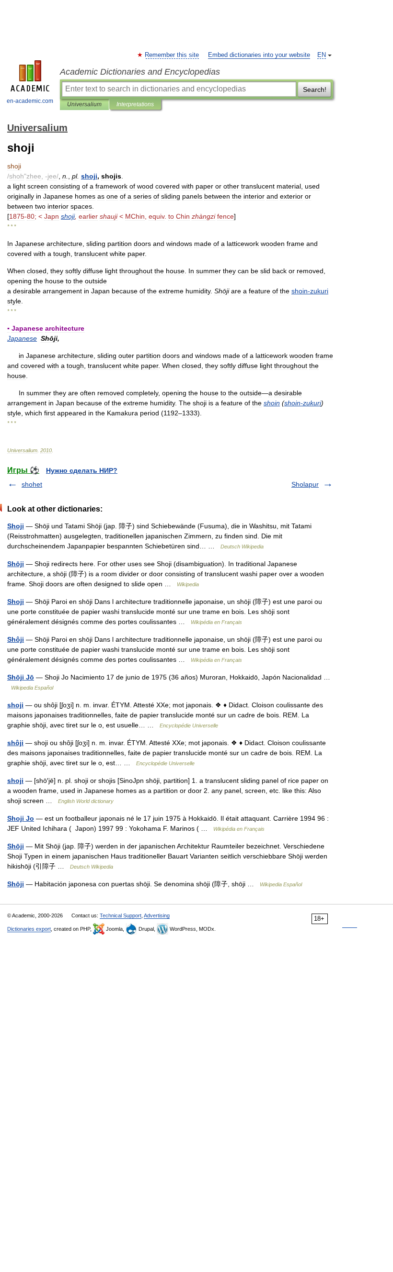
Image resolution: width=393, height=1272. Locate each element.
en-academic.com (30, 101)
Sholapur (305, 484)
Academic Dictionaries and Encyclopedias (140, 72)
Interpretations (135, 104)
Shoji (15, 526)
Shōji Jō (20, 677)
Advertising (157, 915)
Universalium (84, 104)
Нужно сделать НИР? (81, 470)
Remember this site (172, 55)
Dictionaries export (29, 929)
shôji (15, 743)
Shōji (15, 564)
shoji (15, 705)
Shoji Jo (20, 818)
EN (321, 55)
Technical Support (120, 915)
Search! (314, 89)
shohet (32, 484)
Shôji (15, 639)
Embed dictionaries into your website (259, 55)
